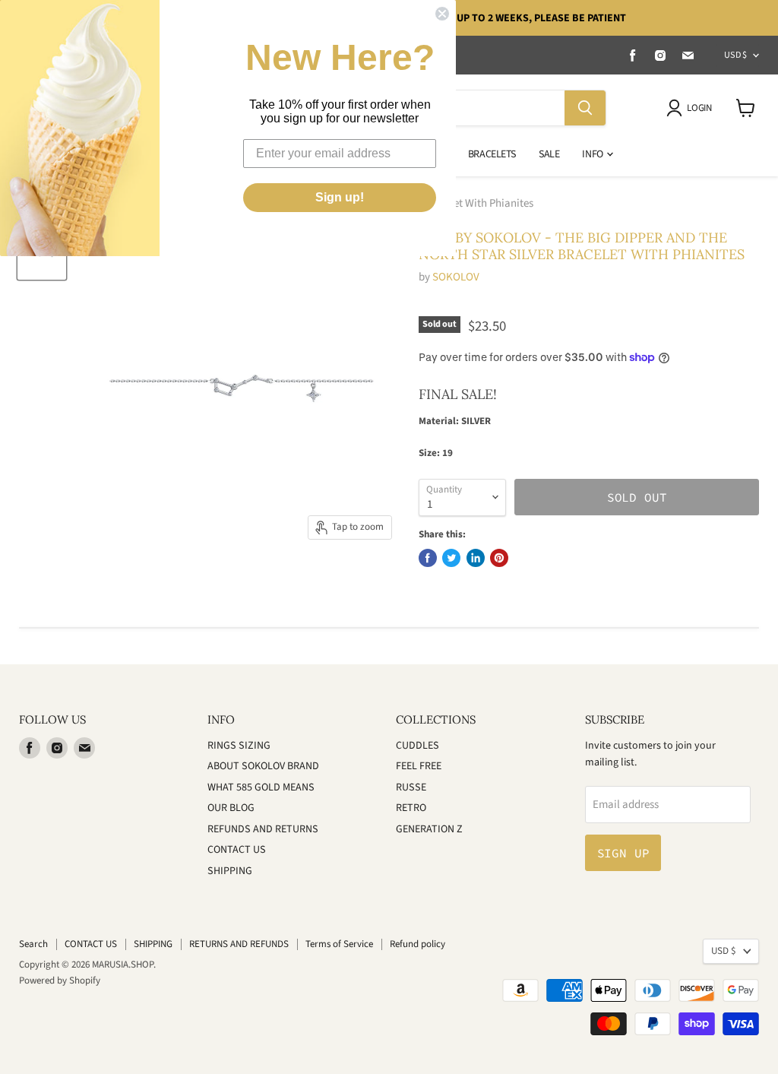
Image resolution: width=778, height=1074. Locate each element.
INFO (593, 154)
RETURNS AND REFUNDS (239, 944)
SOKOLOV (455, 277)
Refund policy (417, 944)
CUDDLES (417, 745)
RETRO (411, 808)
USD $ (735, 55)
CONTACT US (236, 849)
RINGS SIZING (238, 745)
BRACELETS (492, 154)
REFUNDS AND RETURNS (262, 829)
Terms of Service (339, 944)
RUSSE (411, 787)
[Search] (585, 107)
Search (33, 944)
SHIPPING (229, 871)
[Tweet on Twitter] (451, 558)
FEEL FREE (418, 766)
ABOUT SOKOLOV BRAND (263, 766)
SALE (549, 154)
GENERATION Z (429, 829)
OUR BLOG (231, 808)
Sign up (623, 852)
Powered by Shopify (59, 980)
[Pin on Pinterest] (499, 558)
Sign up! (339, 197)
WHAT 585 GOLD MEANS (261, 787)
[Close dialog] (442, 13)
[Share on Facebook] (428, 558)
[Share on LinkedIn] (475, 558)
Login (699, 108)
